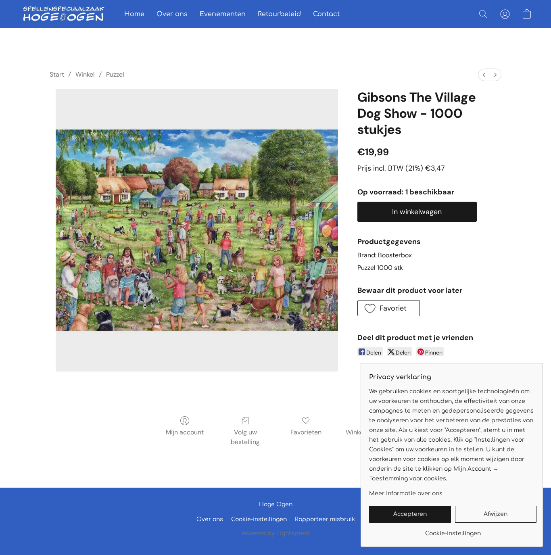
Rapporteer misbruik (325, 519)
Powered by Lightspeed (275, 533)
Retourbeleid (279, 14)
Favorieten (305, 432)
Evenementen (223, 14)
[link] (452, 530)
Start (57, 74)
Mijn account (185, 432)
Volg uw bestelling (245, 437)
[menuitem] (484, 75)
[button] (63, 14)
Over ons (172, 14)
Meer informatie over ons (405, 493)
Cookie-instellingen (259, 519)
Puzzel (115, 74)
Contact (326, 14)
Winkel (85, 74)
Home (134, 14)
